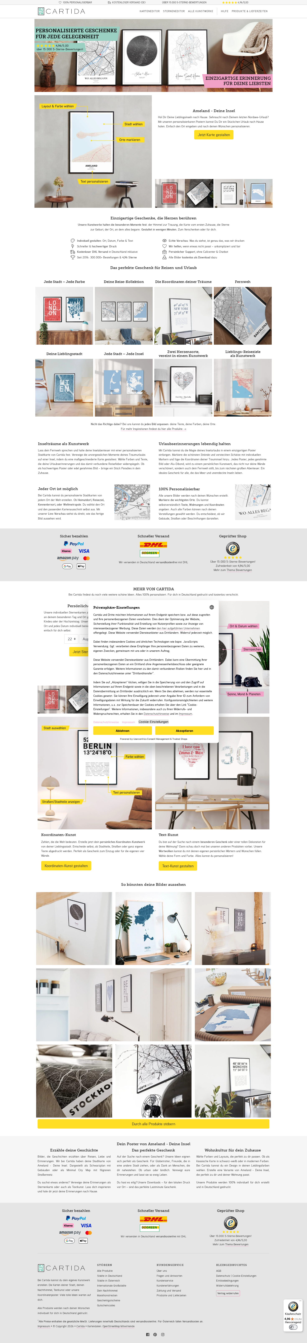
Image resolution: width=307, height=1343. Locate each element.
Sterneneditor (174, 11)
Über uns (162, 1271)
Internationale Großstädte (111, 1285)
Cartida (80, 1326)
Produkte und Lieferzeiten (171, 1295)
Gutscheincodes (106, 1305)
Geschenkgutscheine (108, 1300)
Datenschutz (223, 1276)
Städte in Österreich (108, 1280)
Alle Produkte (105, 1271)
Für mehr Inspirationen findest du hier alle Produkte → (153, 429)
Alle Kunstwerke (200, 11)
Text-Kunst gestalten (178, 865)
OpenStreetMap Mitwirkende (118, 1326)
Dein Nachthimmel (107, 1290)
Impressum (44, 1326)
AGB (218, 1271)
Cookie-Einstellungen (244, 1276)
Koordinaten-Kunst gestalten (66, 865)
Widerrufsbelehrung (227, 1285)
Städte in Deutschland (109, 1276)
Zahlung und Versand (169, 1290)
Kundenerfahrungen (168, 1285)
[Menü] (300, 1301)
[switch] (293, 1327)
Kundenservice (165, 1280)
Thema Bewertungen (239, 570)
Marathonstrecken (107, 1295)
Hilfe (224, 11)
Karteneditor (150, 11)
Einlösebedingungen (227, 1280)
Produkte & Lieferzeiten (250, 11)
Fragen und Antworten (169, 1276)
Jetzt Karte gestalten (214, 134)
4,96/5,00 (242, 2)
